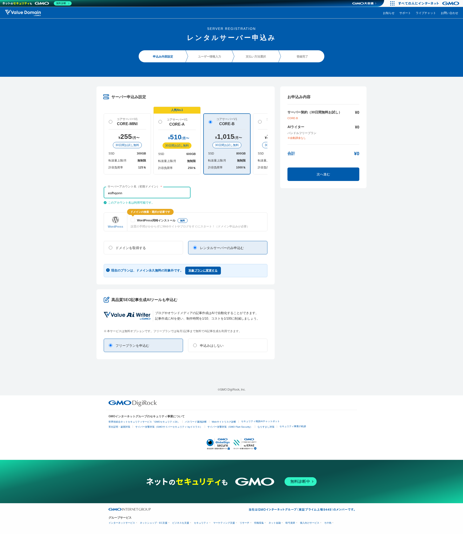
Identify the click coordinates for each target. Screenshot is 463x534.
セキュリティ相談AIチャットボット (260, 421)
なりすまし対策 (266, 426)
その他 (327, 522)
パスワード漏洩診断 (196, 421)
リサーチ (244, 522)
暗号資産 (290, 522)
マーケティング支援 (224, 522)
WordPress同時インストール (161, 220)
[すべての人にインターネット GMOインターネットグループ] (429, 3)
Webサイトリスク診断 (224, 421)
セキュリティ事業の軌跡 (292, 426)
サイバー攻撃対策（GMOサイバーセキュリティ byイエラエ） (168, 426)
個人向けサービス (309, 522)
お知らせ (389, 13)
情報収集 (259, 522)
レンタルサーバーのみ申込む (222, 248)
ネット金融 (275, 522)
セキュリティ (201, 522)
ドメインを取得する (131, 248)
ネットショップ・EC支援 (153, 522)
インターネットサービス (122, 522)
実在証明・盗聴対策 (119, 426)
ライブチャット (426, 13)
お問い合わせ (449, 13)
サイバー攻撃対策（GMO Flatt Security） (229, 426)
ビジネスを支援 (180, 522)
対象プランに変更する (203, 270)
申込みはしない (212, 345)
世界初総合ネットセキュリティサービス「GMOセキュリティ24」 (144, 421)
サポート (405, 13)
